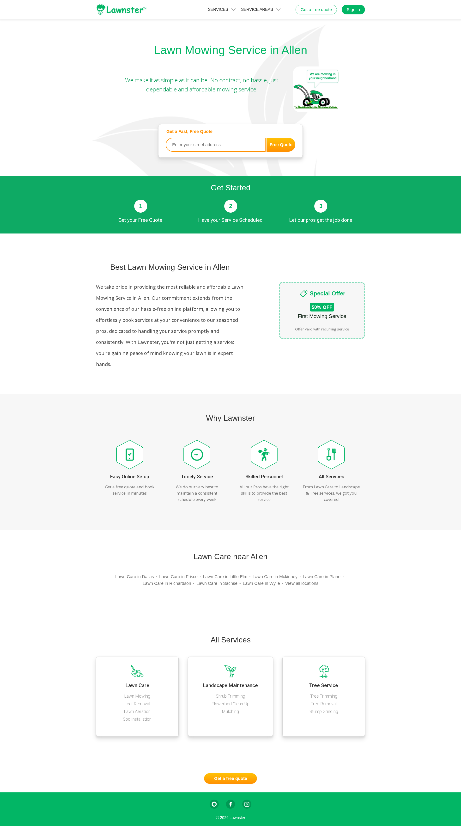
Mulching (230, 711)
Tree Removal (324, 703)
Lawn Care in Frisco (178, 576)
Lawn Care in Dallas (134, 576)
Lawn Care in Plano (321, 576)
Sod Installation (137, 719)
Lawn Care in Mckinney (275, 576)
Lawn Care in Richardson (167, 583)
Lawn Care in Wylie (261, 583)
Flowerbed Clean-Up (230, 703)
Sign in (353, 9)
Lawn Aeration (137, 711)
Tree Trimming (323, 696)
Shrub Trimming (230, 696)
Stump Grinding (323, 711)
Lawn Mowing (137, 696)
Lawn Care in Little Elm (225, 576)
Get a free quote (316, 9)
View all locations (301, 583)
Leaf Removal (137, 703)
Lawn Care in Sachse (216, 583)
